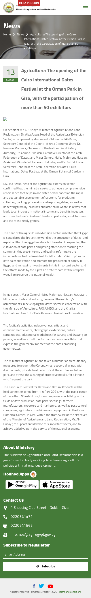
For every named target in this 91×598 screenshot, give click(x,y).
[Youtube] (50, 586)
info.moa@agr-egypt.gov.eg (33, 534)
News (20, 34)
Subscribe (48, 566)
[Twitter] (41, 586)
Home (7, 34)
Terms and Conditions (70, 592)
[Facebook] (34, 586)
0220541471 (22, 516)
